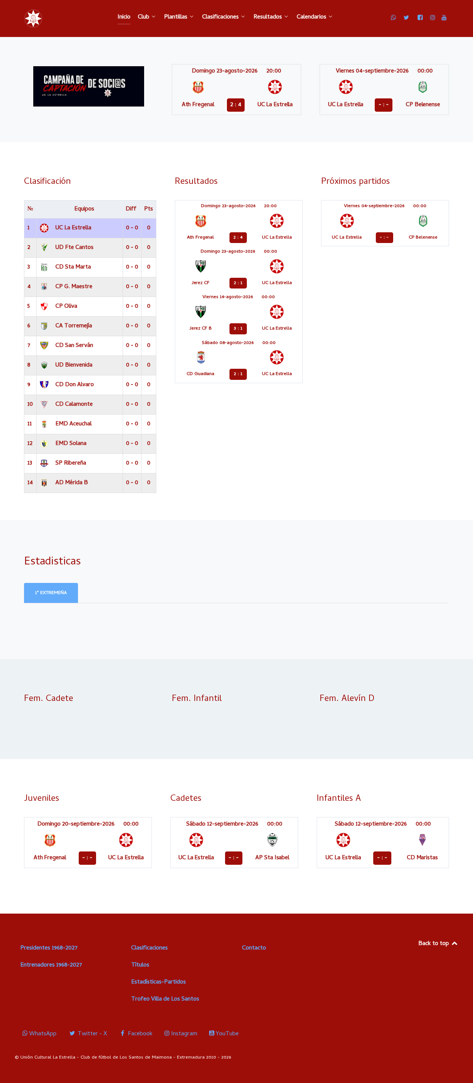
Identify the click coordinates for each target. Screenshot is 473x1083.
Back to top (434, 944)
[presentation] (51, 593)
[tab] (51, 593)
